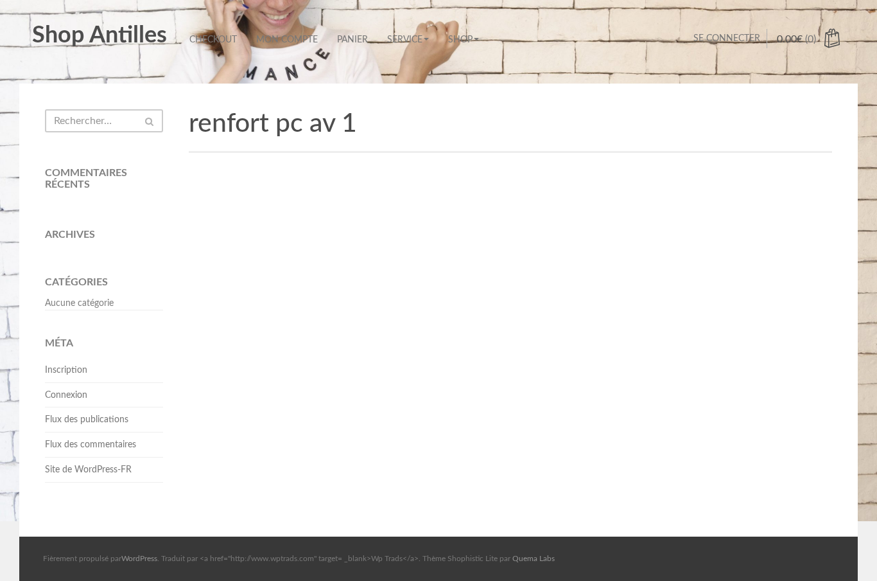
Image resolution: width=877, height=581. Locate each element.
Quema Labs (533, 558)
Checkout (213, 39)
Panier (352, 39)
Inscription (66, 370)
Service (404, 39)
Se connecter (726, 38)
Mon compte (287, 39)
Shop (460, 39)
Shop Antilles (99, 35)
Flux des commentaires (90, 444)
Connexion (66, 395)
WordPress (139, 558)
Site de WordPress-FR (88, 469)
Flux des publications (86, 419)
